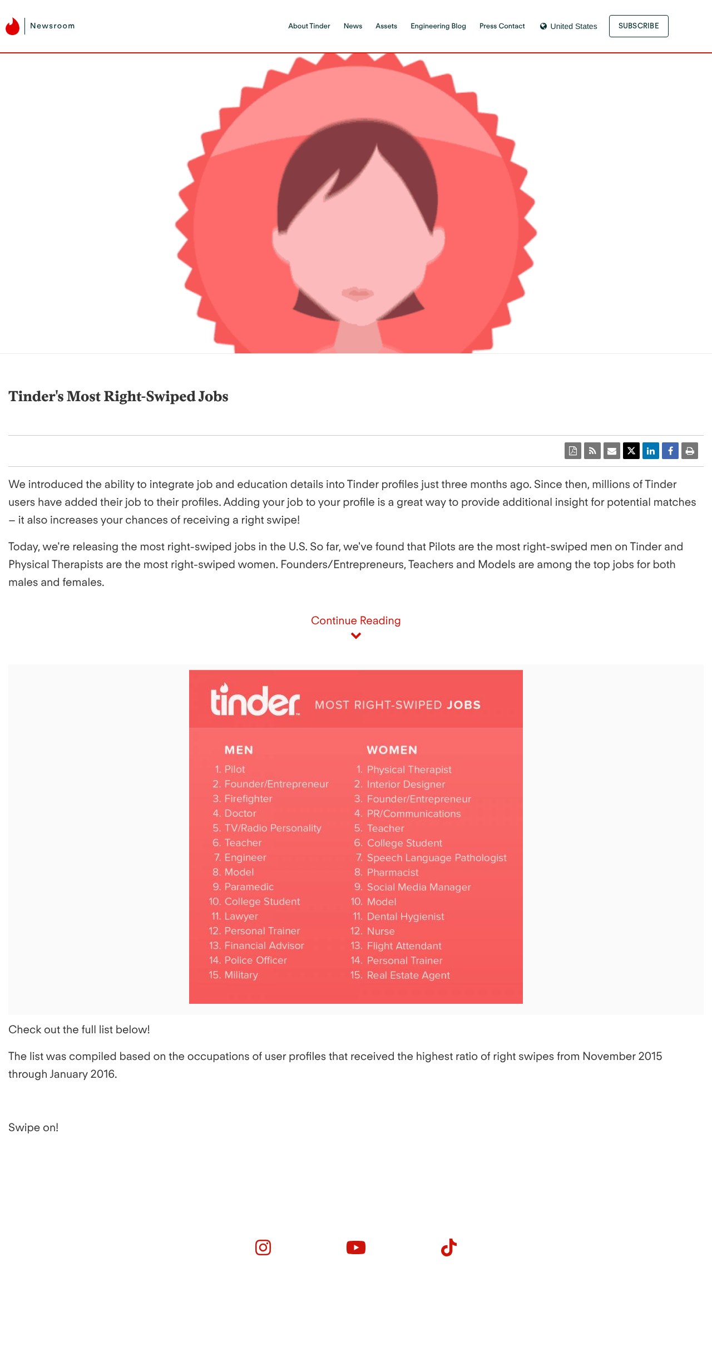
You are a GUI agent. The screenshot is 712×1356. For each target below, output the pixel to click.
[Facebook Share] (670, 450)
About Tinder (309, 26)
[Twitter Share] (631, 450)
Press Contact (502, 26)
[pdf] (573, 450)
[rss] (592, 450)
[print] (689, 450)
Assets (386, 26)
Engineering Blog (438, 26)
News (353, 26)
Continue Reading (356, 620)
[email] (612, 450)
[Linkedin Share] (650, 450)
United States (574, 26)
